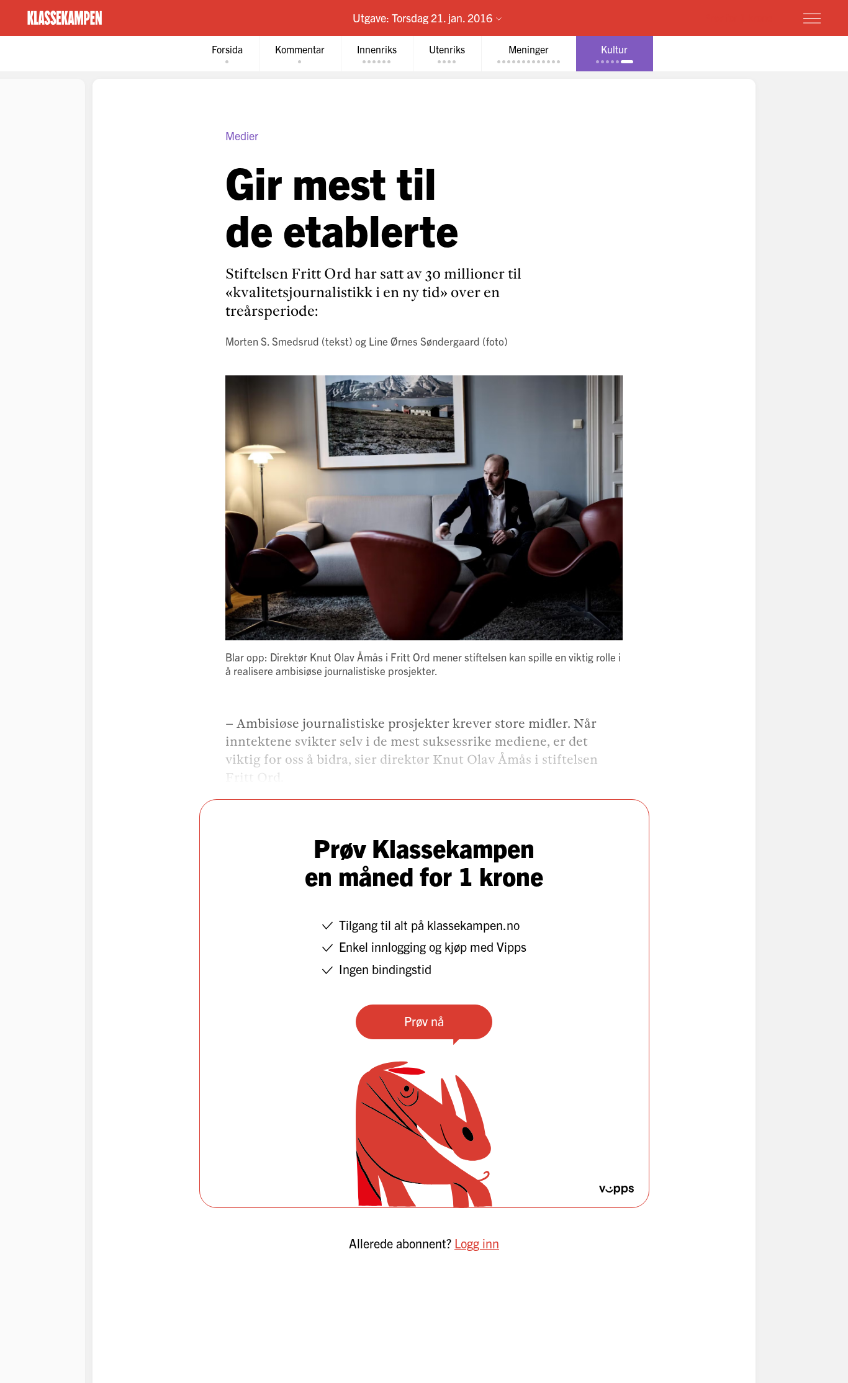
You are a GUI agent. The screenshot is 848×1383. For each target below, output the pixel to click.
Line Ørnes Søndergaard (424, 340)
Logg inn (476, 1243)
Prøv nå (424, 1021)
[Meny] (812, 18)
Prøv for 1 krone (738, 17)
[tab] (227, 53)
